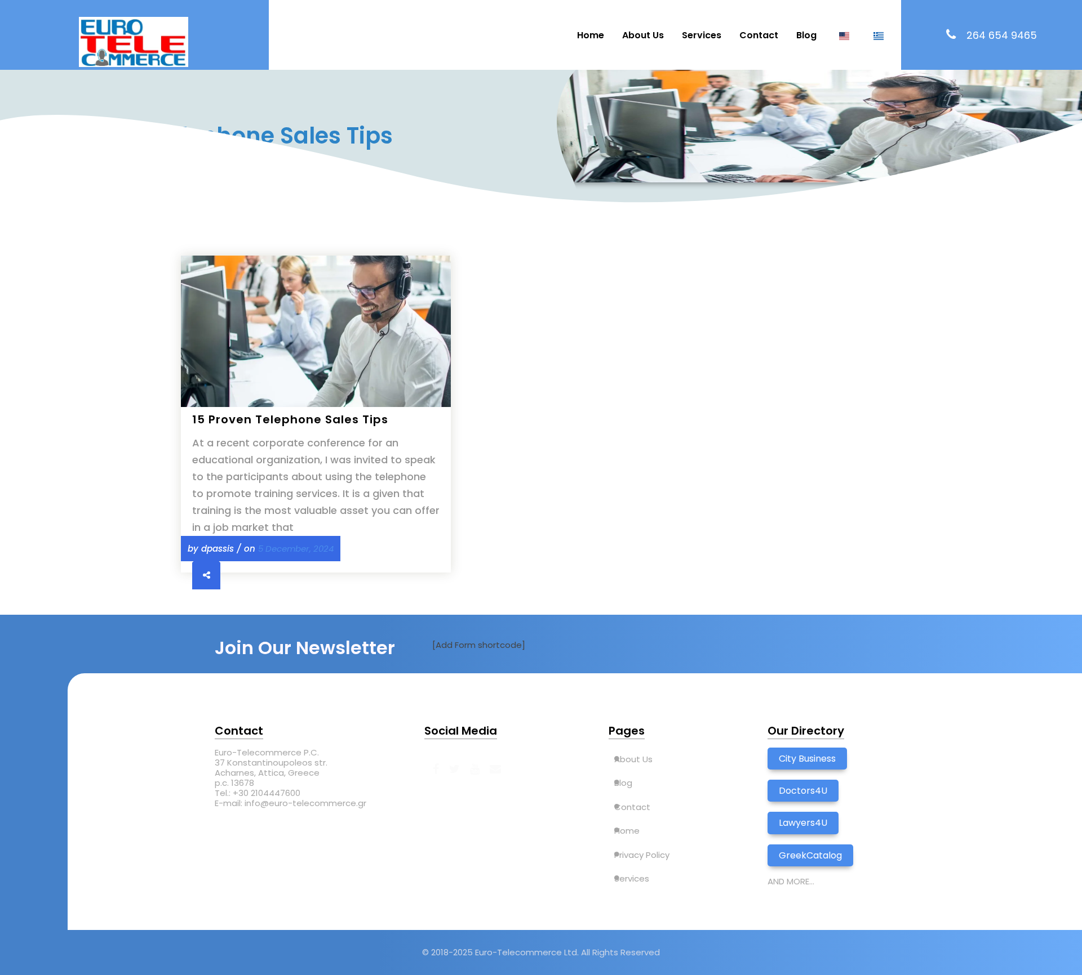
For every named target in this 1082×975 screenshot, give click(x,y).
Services (701, 35)
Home (590, 35)
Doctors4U (803, 790)
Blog (806, 35)
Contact (758, 35)
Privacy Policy (641, 855)
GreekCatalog (810, 855)
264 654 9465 (1001, 35)
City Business (807, 758)
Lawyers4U (803, 822)
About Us (643, 35)
